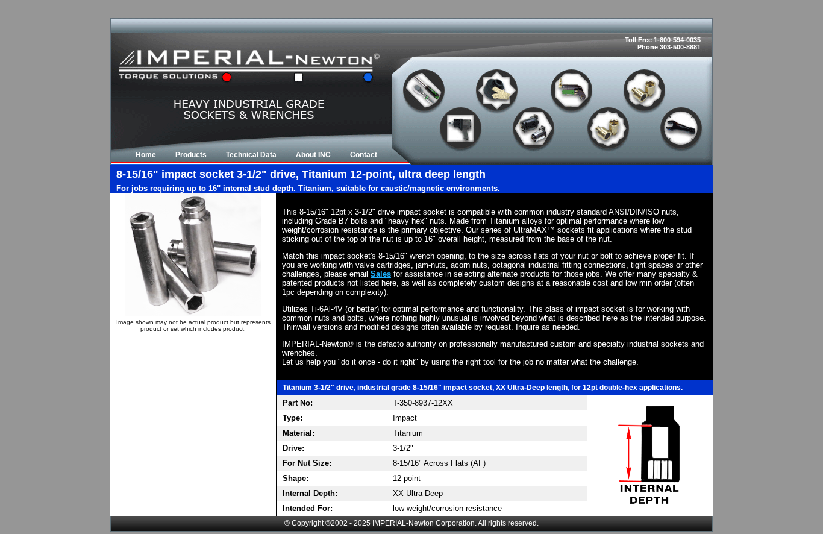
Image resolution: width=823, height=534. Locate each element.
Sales (381, 273)
